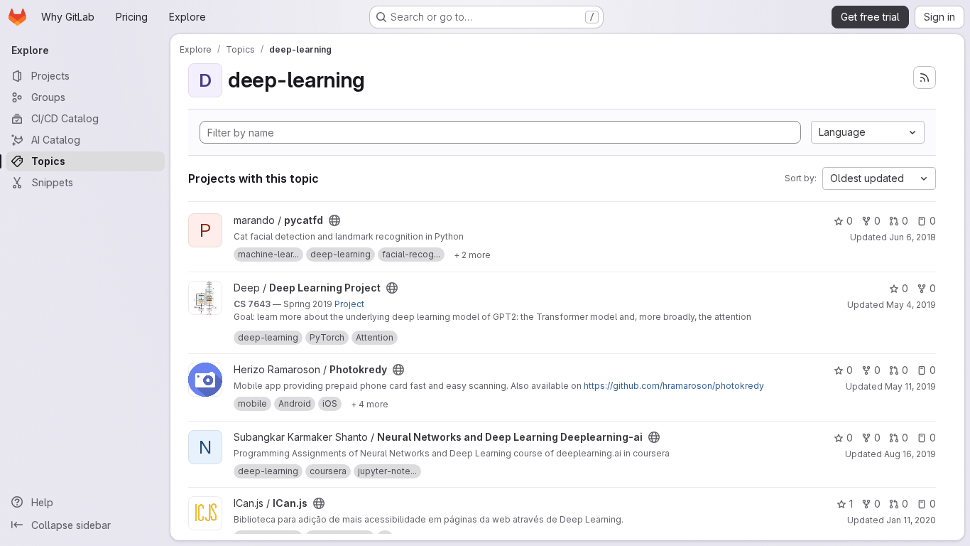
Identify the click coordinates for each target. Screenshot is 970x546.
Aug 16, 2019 (910, 454)
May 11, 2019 (910, 386)
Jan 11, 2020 (911, 520)
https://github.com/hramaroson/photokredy (674, 385)
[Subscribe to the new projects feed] (924, 77)
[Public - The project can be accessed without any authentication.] (334, 220)
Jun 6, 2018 (912, 237)
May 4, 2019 (911, 304)
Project (349, 304)
